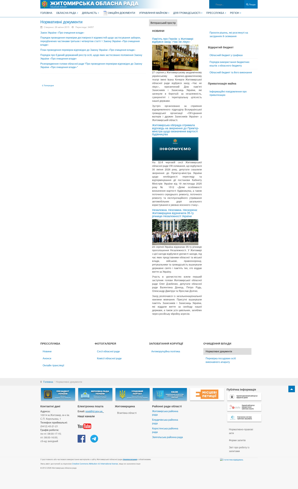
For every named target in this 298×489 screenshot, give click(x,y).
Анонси (47, 358)
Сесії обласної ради (108, 351)
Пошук (251, 4)
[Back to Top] (291, 389)
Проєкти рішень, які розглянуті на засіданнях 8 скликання (229, 34)
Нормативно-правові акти (241, 431)
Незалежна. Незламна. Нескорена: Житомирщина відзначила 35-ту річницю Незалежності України (175, 213)
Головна (46, 13)
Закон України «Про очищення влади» (62, 32)
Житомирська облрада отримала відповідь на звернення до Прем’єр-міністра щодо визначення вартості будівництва (175, 129)
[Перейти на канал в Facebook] (81, 438)
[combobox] (226, 4)
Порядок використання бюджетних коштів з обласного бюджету (229, 63)
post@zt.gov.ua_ (95, 411)
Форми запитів (237, 440)
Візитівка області (127, 413)
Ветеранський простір (163, 23)
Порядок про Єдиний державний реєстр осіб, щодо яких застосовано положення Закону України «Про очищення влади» (91, 56)
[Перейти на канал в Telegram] (94, 438)
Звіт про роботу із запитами (239, 449)
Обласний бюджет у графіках (226, 55)
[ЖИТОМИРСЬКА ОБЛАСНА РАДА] (102, 4)
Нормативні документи (61, 21)
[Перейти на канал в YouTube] (84, 426)
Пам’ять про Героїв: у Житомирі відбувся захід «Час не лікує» (172, 40)
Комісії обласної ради (109, 358)
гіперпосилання (130, 459)
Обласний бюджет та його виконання (231, 72)
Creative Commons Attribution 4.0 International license (95, 463)
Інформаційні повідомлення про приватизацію (228, 93)
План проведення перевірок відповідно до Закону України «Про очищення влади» (87, 50)
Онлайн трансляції (53, 365)
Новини (47, 351)
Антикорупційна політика (165, 351)
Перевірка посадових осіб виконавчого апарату (221, 360)
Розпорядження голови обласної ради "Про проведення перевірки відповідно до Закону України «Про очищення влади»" (91, 65)
